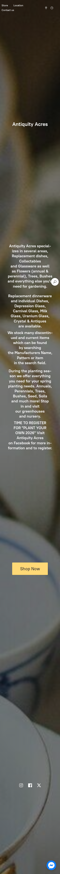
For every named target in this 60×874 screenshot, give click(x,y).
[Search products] (55, 282)
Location (18, 5)
